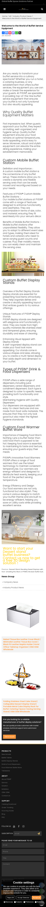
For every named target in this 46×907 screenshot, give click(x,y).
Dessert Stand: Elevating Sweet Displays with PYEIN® (26, 569)
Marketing (40, 902)
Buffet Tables (7, 758)
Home (4, 16)
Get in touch (9, 737)
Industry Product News (22, 16)
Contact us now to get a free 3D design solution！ (21, 560)
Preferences (29, 902)
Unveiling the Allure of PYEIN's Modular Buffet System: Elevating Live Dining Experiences (25, 572)
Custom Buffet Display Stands (21, 281)
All (10, 16)
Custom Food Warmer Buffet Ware (21, 428)
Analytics (19, 902)
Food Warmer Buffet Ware (12, 768)
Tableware (6, 771)
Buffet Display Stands (10, 761)
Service (4, 783)
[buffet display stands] (23, 264)
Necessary (9, 902)
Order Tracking (7, 807)
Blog (3, 814)
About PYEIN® (6, 779)
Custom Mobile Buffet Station (21, 161)
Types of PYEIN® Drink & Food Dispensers (22, 370)
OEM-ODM (5, 792)
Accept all (36, 898)
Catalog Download (9, 804)
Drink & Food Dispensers (11, 764)
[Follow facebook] (18, 826)
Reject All (10, 898)
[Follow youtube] (14, 826)
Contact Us (6, 796)
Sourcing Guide (8, 811)
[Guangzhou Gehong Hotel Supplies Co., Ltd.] (24, 9)
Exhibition (5, 789)
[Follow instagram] (23, 826)
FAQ (3, 817)
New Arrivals (6, 754)
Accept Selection (23, 898)
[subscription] (39, 833)
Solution (5, 786)
